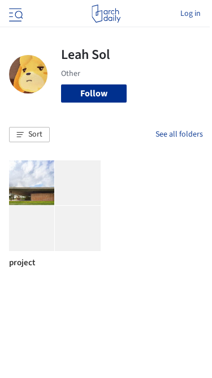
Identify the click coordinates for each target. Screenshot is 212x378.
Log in (190, 14)
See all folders (179, 134)
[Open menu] (15, 14)
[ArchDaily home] (106, 14)
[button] (29, 135)
